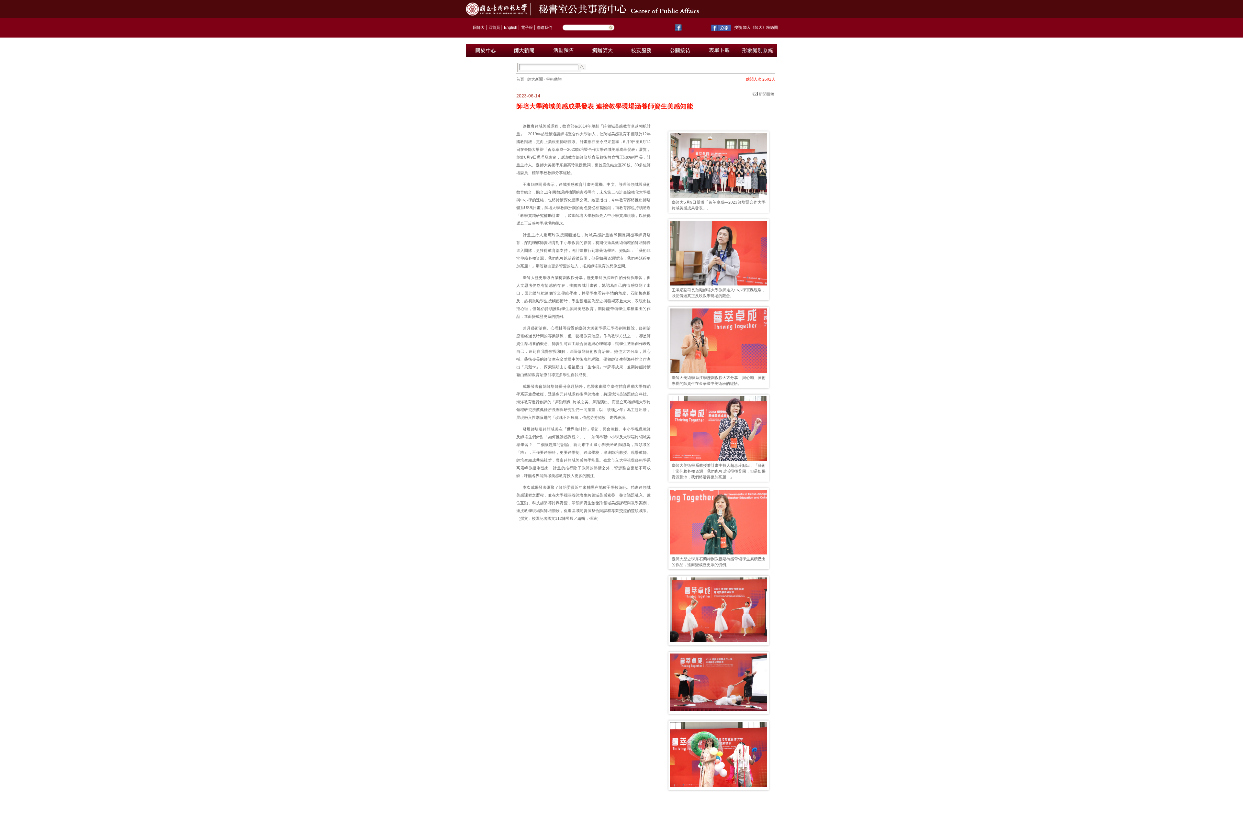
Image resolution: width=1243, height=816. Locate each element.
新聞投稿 (766, 94)
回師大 (479, 27)
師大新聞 (535, 79)
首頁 (520, 79)
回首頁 (494, 27)
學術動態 (554, 79)
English (510, 27)
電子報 (527, 27)
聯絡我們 (544, 27)
